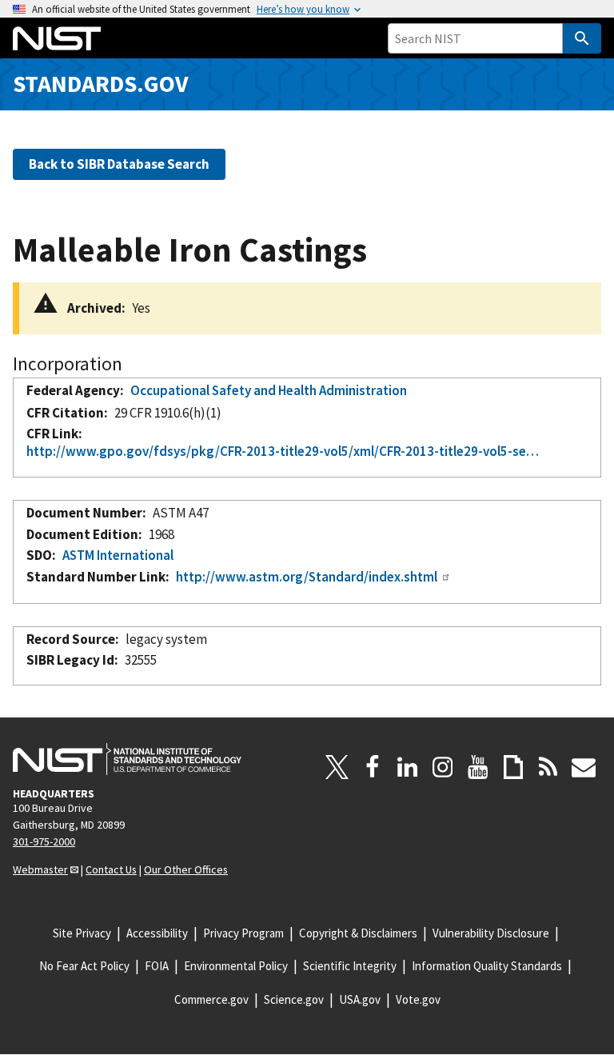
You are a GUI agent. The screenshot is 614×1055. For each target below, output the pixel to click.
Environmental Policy (236, 965)
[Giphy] (513, 767)
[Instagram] (442, 767)
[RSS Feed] (548, 767)
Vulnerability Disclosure (491, 933)
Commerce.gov (211, 999)
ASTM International (117, 555)
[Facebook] (372, 767)
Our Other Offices (186, 869)
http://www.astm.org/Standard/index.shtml (306, 576)
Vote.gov (418, 999)
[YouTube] (478, 767)
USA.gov (360, 999)
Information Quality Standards (487, 965)
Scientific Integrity (350, 965)
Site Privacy (82, 933)
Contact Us (111, 869)
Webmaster (40, 869)
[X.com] (337, 767)
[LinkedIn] (407, 767)
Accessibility (157, 933)
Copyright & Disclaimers (358, 933)
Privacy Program (243, 933)
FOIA (157, 965)
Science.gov (294, 999)
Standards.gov (101, 83)
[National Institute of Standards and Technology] (127, 759)
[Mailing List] (583, 767)
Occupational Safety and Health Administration (268, 390)
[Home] (57, 38)
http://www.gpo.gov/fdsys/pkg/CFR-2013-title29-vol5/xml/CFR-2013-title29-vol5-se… (282, 451)
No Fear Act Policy (84, 965)
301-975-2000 (44, 841)
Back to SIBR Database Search (119, 164)
